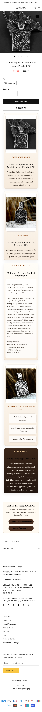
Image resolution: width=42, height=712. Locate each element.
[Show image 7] (27, 56)
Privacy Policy (8, 628)
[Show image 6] (25, 56)
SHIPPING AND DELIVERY (11, 541)
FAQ (4, 635)
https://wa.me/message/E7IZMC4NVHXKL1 (19, 601)
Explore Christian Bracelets (21, 522)
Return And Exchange (11, 643)
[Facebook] (3, 604)
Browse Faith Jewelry (21, 528)
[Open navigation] (3, 8)
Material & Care (8, 548)
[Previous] (10, 56)
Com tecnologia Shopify (21, 689)
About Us (6, 617)
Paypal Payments (9, 624)
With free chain (9, 83)
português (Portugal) (20, 681)
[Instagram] (13, 604)
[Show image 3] (18, 56)
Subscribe (11, 670)
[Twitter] (8, 604)
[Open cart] (39, 8)
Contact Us (7, 620)
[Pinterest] (18, 604)
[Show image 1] (14, 56)
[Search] (35, 8)
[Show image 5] (23, 56)
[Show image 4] (21, 56)
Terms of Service (9, 639)
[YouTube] (23, 604)
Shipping (6, 631)
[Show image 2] (16, 56)
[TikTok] (29, 604)
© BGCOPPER (21, 685)
